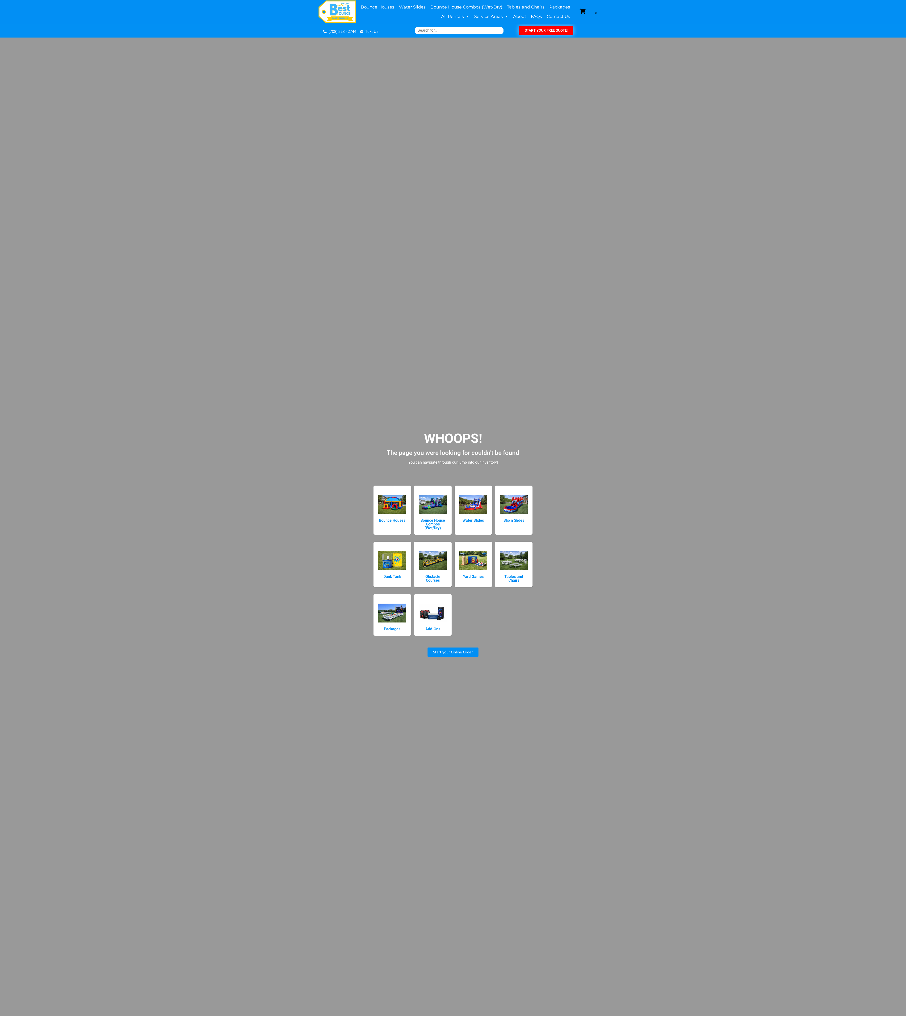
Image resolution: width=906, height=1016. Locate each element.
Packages (559, 7)
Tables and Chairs (526, 7)
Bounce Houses (377, 7)
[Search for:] (459, 30)
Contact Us (558, 16)
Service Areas (488, 16)
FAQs (536, 16)
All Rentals (452, 16)
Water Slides (412, 7)
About (519, 16)
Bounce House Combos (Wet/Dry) (466, 7)
